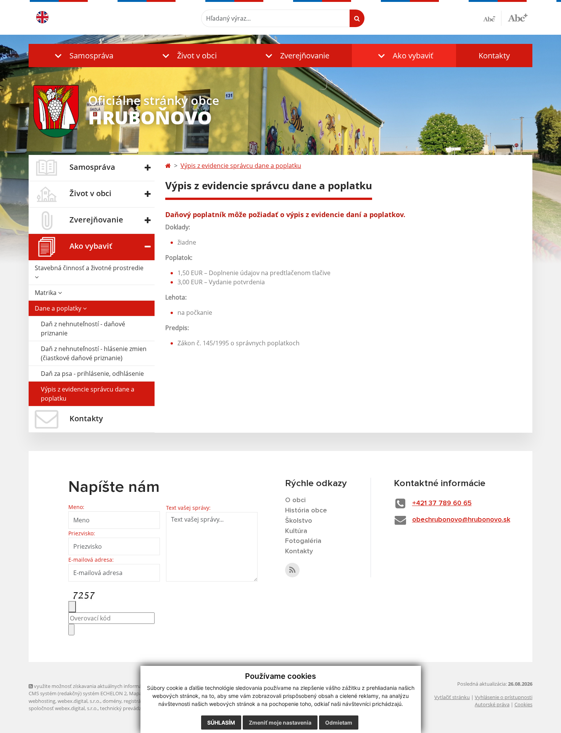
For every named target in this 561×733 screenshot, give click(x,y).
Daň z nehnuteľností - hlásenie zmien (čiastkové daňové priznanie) (94, 353)
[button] (82, 55)
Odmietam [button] (338, 722)
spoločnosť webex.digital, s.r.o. (63, 708)
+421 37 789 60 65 (442, 503)
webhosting (42, 701)
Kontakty (494, 55)
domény (112, 701)
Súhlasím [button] (221, 722)
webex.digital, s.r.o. (79, 701)
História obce (306, 510)
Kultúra (296, 531)
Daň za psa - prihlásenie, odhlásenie (92, 373)
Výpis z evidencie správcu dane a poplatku (87, 394)
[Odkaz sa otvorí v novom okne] (292, 570)
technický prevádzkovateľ (129, 708)
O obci (295, 500)
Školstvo (298, 520)
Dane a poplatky (59, 308)
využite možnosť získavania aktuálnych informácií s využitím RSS (106, 686)
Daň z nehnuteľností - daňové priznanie (83, 328)
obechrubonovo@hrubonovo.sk (461, 519)
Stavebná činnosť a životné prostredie (89, 268)
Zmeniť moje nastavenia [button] (280, 722)
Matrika (46, 292)
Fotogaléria (303, 541)
